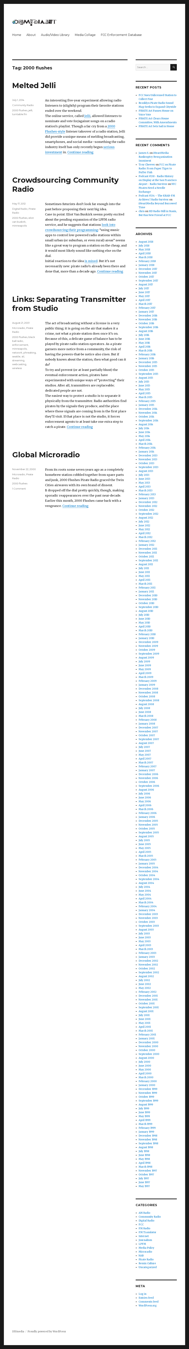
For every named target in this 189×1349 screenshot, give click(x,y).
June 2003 (145, 937)
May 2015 (144, 389)
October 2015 (146, 370)
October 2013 (146, 463)
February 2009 (148, 681)
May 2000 (145, 1069)
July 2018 (144, 245)
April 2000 (145, 1073)
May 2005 (145, 848)
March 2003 (146, 949)
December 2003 (148, 914)
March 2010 (145, 630)
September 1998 (148, 1143)
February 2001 (147, 1034)
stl (23, 356)
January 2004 (147, 910)
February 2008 (148, 719)
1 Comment (19, 488)
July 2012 (144, 521)
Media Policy (146, 1247)
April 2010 (145, 626)
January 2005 (147, 863)
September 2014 (148, 420)
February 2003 (147, 953)
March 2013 (145, 490)
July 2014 (144, 428)
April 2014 (145, 440)
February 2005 (147, 859)
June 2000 (145, 1065)
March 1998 (145, 1166)
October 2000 (147, 1050)
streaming (18, 360)
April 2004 (145, 898)
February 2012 (147, 541)
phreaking (29, 352)
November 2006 (148, 778)
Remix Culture (147, 1263)
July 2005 (144, 840)
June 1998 (144, 1155)
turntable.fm (19, 114)
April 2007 (145, 758)
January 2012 (146, 545)
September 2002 (149, 972)
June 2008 (145, 712)
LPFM (142, 1244)
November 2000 (148, 1046)
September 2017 (148, 280)
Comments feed (149, 1301)
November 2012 (148, 506)
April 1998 (144, 1162)
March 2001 (146, 1030)
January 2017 (146, 311)
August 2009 (146, 657)
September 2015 (148, 374)
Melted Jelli (34, 85)
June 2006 (145, 797)
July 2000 (144, 1061)
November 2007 (148, 731)
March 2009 (146, 677)
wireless (17, 368)
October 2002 (147, 968)
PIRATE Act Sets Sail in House (156, 126)
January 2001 (146, 1038)
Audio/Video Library (55, 35)
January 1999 (146, 1131)
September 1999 (148, 1100)
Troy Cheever (147, 164)
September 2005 (149, 832)
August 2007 (146, 743)
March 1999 (145, 1124)
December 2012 (148, 502)
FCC (141, 1224)
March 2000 (146, 1077)
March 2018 (145, 257)
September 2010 (148, 607)
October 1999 (146, 1096)
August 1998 (146, 1147)
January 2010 (146, 638)
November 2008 (148, 692)
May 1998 (144, 1159)
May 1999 (144, 1116)
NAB (141, 1255)
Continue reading (80, 152)
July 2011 (144, 568)
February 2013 (147, 494)
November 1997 (148, 1170)
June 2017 (144, 292)
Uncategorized (148, 1267)
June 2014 (144, 432)
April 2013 (145, 486)
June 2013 (144, 478)
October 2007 (147, 735)
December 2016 (148, 315)
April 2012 (145, 533)
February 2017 (147, 307)
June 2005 (145, 844)
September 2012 (148, 513)
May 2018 (144, 249)
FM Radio (144, 1228)
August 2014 (146, 424)
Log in (142, 1294)
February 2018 (147, 261)
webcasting (19, 364)
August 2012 (146, 517)
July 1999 (144, 1108)
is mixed (91, 261)
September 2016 (148, 327)
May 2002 (145, 988)
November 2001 (148, 999)
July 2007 (144, 747)
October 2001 (146, 1003)
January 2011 (146, 591)
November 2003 (148, 918)
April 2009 (145, 673)
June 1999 (144, 1112)
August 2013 (146, 471)
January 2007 (147, 770)
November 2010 (148, 599)
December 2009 (148, 642)
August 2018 (146, 241)
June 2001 (144, 1019)
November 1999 (148, 1093)
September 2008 (149, 700)
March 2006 (146, 809)
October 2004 (147, 875)
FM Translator (147, 1232)
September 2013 (148, 467)
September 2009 (149, 653)
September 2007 (149, 739)
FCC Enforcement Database (121, 35)
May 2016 (144, 342)
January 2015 (146, 405)
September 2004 (149, 879)
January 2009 (147, 684)
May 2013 (144, 482)
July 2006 (144, 793)
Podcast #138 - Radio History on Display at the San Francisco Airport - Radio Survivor (158, 180)
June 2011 (144, 572)
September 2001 (149, 1007)
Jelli (87, 116)
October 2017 (146, 276)
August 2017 (146, 284)
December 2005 (148, 820)
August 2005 (146, 836)
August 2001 (146, 1011)
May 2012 (144, 529)
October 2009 (147, 649)
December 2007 (148, 727)
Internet (144, 1236)
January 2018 (146, 265)
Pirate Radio (146, 1259)
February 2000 (148, 1081)
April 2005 (145, 852)
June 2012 (144, 525)
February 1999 (147, 1128)
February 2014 (147, 447)
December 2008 (148, 688)
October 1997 (146, 1174)
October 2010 (146, 603)
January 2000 (147, 1085)
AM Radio (144, 1212)
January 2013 (146, 498)
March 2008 (146, 716)
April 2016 (144, 346)
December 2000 (148, 1042)
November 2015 (148, 366)
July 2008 (144, 708)
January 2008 (147, 723)
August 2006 (146, 789)
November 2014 (148, 412)
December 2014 (148, 408)
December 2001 (148, 995)
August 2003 (146, 929)
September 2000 (149, 1054)
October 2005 (147, 828)
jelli (30, 110)
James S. (144, 153)
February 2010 (147, 634)
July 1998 (144, 1151)
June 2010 (144, 618)
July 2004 (144, 887)
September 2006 (149, 785)
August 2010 (146, 611)
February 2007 (147, 766)
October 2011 (146, 556)
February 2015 (147, 401)
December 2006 (148, 774)
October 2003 (147, 922)
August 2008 (146, 704)
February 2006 (148, 813)
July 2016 (144, 335)
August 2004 (146, 883)
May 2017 (144, 296)
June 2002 (145, 984)
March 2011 (145, 583)
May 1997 (144, 1186)
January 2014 (146, 451)
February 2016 (147, 354)
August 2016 (146, 331)
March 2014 (145, 443)
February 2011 (147, 587)
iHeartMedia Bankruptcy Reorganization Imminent (155, 156)
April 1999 (144, 1120)
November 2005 (148, 824)
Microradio (18, 327)
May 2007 (145, 754)
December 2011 (148, 548)
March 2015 (145, 397)
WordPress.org (148, 1305)
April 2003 (145, 945)
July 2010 (144, 614)
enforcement (20, 344)
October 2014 (146, 416)
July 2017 (144, 288)
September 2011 (148, 560)
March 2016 (145, 350)
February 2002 (148, 991)
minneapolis (19, 225)
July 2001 (144, 1015)
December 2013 (148, 455)
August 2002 (146, 976)
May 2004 (145, 894)
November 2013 (148, 459)
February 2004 (148, 906)
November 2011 (148, 552)
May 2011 (144, 576)
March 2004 (146, 902)
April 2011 (144, 580)
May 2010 (144, 622)
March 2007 (146, 762)
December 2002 (148, 960)
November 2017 (148, 272)
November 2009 (148, 646)
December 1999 (148, 1089)
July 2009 (144, 661)
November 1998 (148, 1139)
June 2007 (145, 751)
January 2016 (146, 358)
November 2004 (148, 871)
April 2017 (144, 300)
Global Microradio (46, 454)
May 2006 (145, 801)
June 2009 (145, 665)
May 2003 (145, 941)
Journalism (145, 1240)
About (31, 35)
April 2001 (145, 1026)
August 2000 (146, 1058)
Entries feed (146, 1297)
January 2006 (147, 817)
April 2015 (144, 393)
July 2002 (144, 980)
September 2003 (149, 925)
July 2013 (144, 475)
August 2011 (146, 564)
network (17, 352)
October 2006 (147, 782)
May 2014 (144, 436)
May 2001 (144, 1023)
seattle (16, 356)
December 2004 (148, 867)
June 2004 (145, 890)
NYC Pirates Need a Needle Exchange (157, 187)
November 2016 (148, 319)
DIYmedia (18, 1331)
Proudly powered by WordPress (47, 1331)
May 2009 (145, 669)
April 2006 (145, 805)
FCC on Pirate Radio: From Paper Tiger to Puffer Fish (157, 168)
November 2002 (148, 964)
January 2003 (147, 956)
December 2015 (148, 362)
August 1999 (146, 1104)
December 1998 (148, 1135)
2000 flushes (19, 110)
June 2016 (144, 339)
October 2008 (147, 696)
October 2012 (146, 510)
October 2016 (146, 323)
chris (142, 211)
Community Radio (23, 105)
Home (16, 35)
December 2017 (148, 269)
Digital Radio (20, 208)
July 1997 (144, 1178)
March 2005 (146, 855)
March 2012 (145, 537)
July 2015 (144, 381)
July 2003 (144, 933)
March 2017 (145, 304)
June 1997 (144, 1182)
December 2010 (148, 595)
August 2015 (146, 377)
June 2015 (144, 385)
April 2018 (145, 253)
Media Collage (85, 35)
